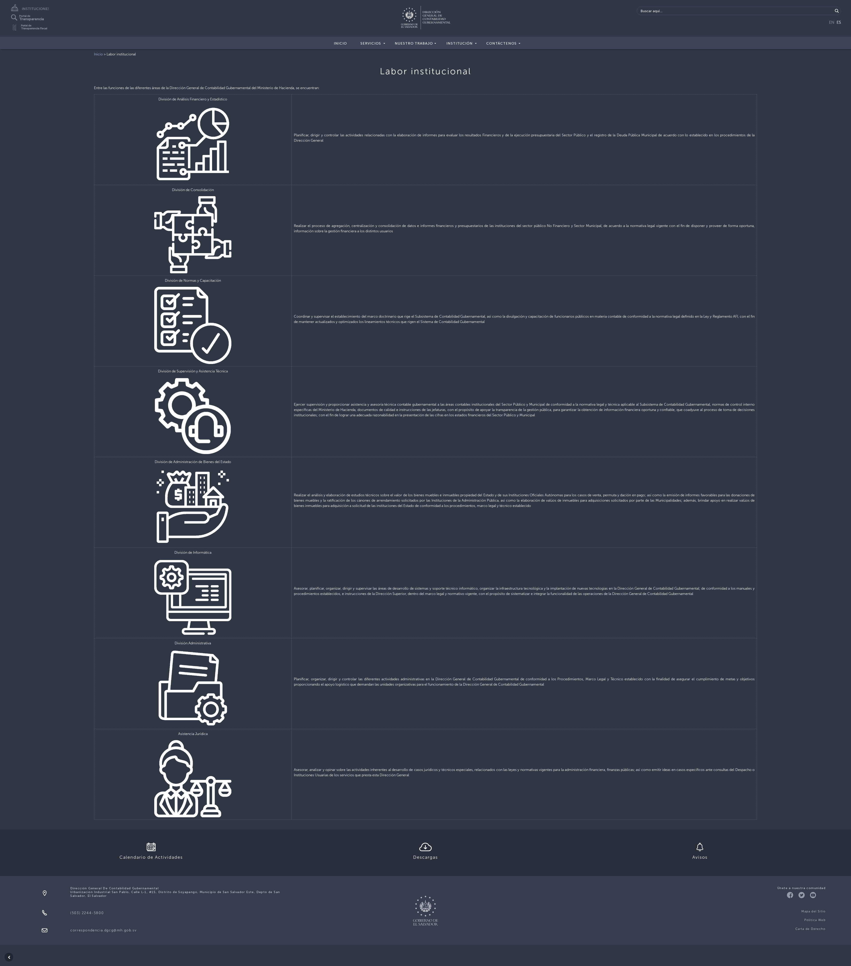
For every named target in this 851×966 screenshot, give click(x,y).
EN (831, 22)
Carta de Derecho (810, 929)
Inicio (340, 43)
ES (839, 22)
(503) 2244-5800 (87, 913)
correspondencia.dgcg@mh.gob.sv (103, 930)
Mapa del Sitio (813, 911)
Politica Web (815, 920)
